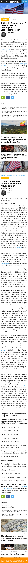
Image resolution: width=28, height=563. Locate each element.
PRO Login (24, 1)
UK (11, 175)
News (8, 17)
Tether (12, 17)
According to (5, 50)
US (10, 17)
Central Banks (15, 175)
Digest (8, 175)
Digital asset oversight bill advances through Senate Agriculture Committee (14, 116)
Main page (3, 17)
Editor (8, 34)
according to (5, 264)
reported (22, 305)
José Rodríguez (10, 32)
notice (3, 350)
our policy (21, 561)
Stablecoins (17, 17)
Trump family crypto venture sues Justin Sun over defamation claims (14, 107)
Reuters (19, 247)
